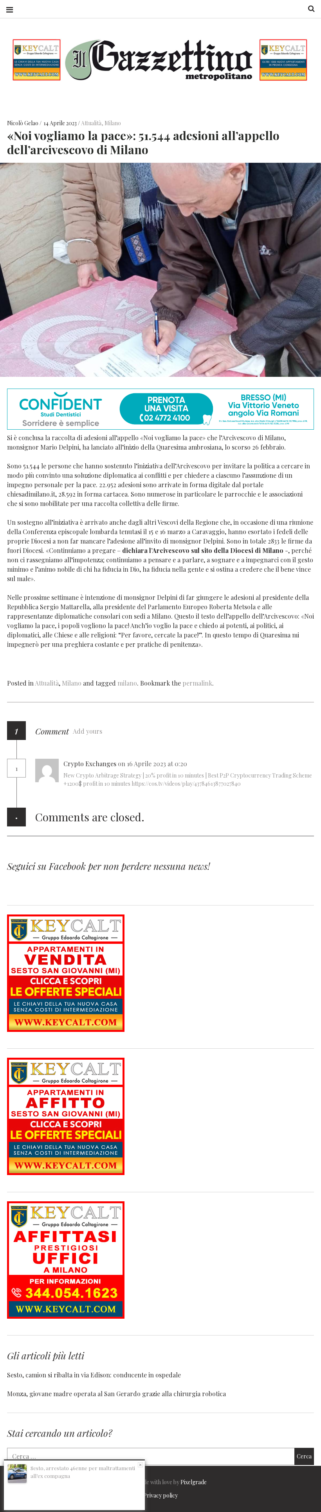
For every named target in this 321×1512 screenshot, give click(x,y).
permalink (197, 683)
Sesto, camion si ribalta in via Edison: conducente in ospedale (94, 1375)
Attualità (91, 123)
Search (308, 9)
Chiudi (140, 1464)
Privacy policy (160, 1495)
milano (127, 683)
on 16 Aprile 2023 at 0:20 (153, 764)
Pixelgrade (193, 1482)
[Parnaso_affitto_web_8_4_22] (65, 1172)
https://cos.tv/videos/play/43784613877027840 (186, 783)
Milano (113, 123)
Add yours (87, 731)
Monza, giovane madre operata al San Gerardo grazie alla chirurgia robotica (116, 1394)
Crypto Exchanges (89, 764)
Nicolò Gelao (23, 123)
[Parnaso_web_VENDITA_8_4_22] (65, 1029)
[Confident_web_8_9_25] (160, 427)
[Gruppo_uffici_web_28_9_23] (65, 1316)
